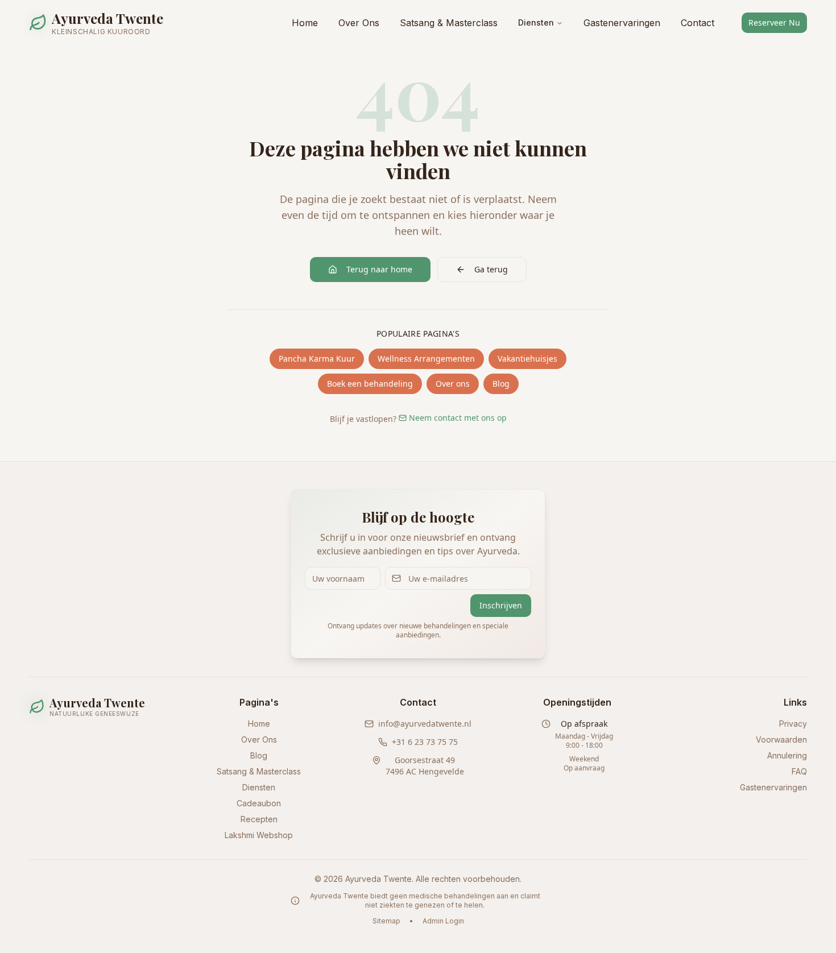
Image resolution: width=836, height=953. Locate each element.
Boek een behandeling (370, 383)
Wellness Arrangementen (426, 358)
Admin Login (443, 921)
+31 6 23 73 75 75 (425, 741)
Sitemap (386, 921)
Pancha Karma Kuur (317, 358)
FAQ (799, 771)
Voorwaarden (781, 739)
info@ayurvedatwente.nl (424, 723)
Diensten (536, 22)
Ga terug (491, 269)
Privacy (793, 723)
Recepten (259, 819)
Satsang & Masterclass (449, 22)
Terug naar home (379, 269)
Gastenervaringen (621, 22)
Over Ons (358, 22)
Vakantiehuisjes (527, 358)
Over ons (453, 383)
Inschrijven (500, 605)
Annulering (787, 755)
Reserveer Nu (774, 22)
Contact (697, 22)
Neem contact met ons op (458, 417)
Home (305, 22)
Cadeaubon (259, 803)
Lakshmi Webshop (259, 835)
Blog (501, 383)
